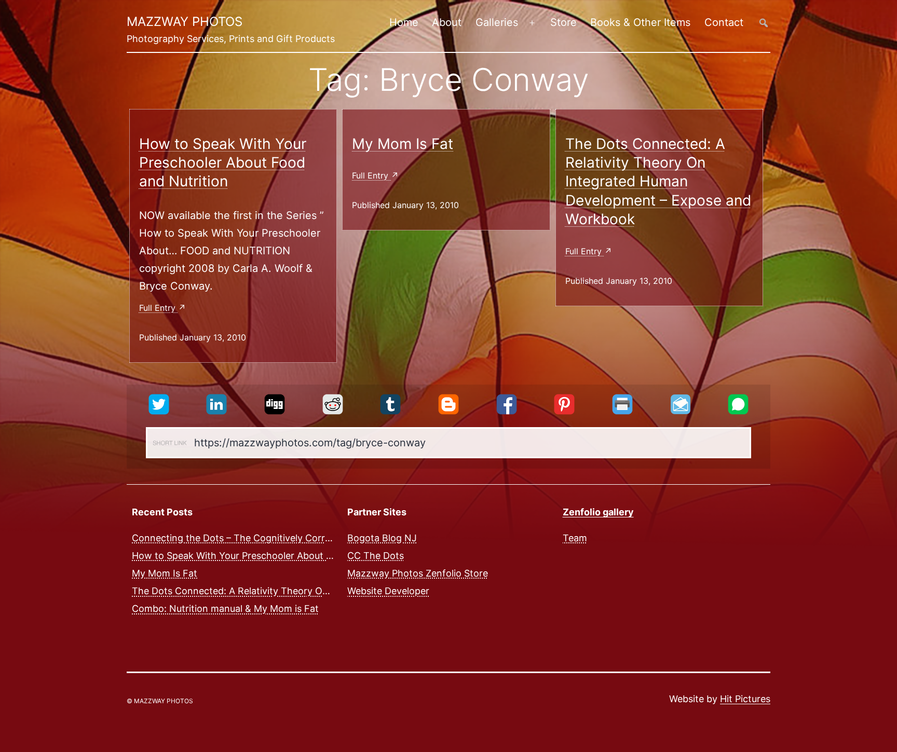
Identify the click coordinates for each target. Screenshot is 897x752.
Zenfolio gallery (598, 512)
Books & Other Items (640, 22)
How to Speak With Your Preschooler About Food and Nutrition (222, 162)
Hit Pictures (745, 698)
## (763, 23)
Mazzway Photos (184, 21)
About (446, 22)
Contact (723, 22)
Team (575, 537)
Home (403, 22)
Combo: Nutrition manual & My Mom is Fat (225, 608)
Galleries (496, 22)
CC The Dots (375, 555)
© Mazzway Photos (160, 701)
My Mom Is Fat (402, 144)
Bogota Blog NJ (382, 537)
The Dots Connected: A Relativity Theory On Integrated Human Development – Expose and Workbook (658, 181)
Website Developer (388, 590)
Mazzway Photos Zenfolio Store (417, 573)
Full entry (158, 308)
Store (563, 22)
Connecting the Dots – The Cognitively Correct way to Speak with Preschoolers (307, 537)
